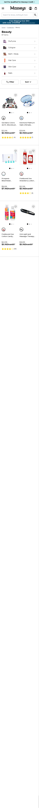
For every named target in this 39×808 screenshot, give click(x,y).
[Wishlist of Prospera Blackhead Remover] (15, 151)
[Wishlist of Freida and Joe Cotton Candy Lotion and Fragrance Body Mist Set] (15, 206)
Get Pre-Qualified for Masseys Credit (18, 2)
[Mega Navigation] (3, 8)
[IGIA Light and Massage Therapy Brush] (28, 212)
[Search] (35, 15)
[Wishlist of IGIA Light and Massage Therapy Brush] (33, 206)
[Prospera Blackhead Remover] (10, 157)
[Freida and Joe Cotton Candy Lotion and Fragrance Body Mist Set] (10, 212)
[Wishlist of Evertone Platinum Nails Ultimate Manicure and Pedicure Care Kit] (33, 95)
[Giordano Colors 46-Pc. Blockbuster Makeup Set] (10, 101)
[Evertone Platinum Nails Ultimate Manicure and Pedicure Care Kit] (28, 101)
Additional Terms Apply (28, 23)
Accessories (10, 27)
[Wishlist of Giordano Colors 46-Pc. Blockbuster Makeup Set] (15, 95)
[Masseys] (18, 8)
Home (3, 27)
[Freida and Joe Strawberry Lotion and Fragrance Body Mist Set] (28, 157)
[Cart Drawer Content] (35, 8)
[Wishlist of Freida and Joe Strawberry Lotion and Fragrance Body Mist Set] (33, 151)
